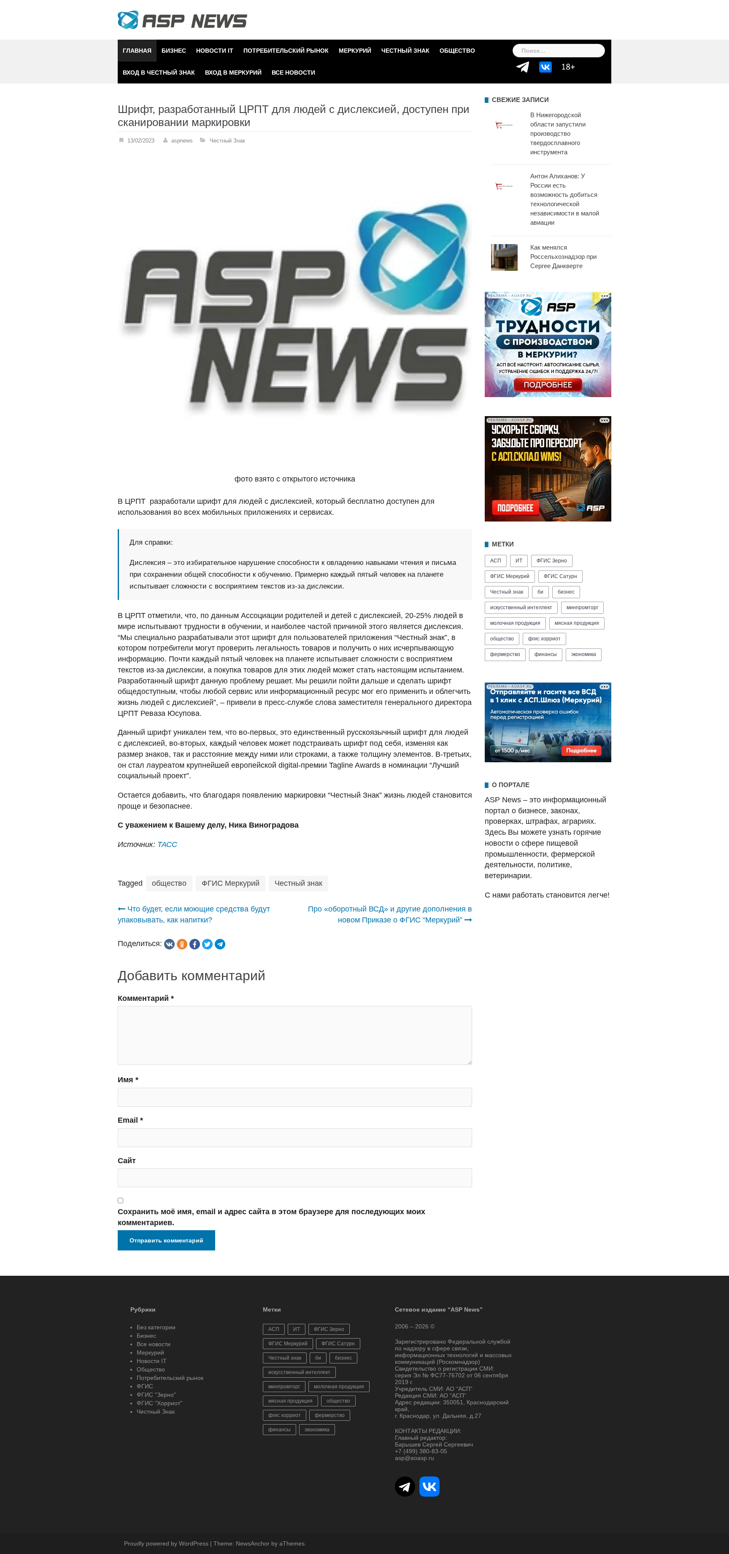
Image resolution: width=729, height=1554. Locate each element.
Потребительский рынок (286, 50)
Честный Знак (405, 50)
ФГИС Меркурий (230, 883)
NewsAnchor (253, 1543)
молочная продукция (515, 623)
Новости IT (214, 50)
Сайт (127, 1160)
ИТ (519, 561)
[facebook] (194, 944)
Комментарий (146, 998)
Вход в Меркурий (233, 72)
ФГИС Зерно (552, 561)
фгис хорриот (544, 639)
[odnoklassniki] (182, 944)
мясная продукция (577, 623)
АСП (495, 561)
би (540, 592)
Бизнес (174, 50)
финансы (546, 654)
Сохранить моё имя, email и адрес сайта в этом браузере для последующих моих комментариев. (271, 1217)
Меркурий (355, 50)
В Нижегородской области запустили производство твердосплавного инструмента (558, 133)
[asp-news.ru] (182, 19)
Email (130, 1120)
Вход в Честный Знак (159, 72)
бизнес (566, 592)
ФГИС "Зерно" (156, 1394)
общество (169, 883)
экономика (583, 654)
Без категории (156, 1327)
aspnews (182, 140)
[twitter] (207, 944)
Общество (457, 50)
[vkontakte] (169, 944)
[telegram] (220, 944)
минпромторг (582, 607)
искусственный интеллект (521, 607)
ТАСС (166, 844)
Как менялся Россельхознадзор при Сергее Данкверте (563, 256)
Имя (128, 1079)
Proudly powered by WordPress (166, 1543)
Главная (137, 50)
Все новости (293, 72)
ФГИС (145, 1386)
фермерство (505, 654)
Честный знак (298, 883)
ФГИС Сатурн (560, 576)
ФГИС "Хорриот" (159, 1403)
